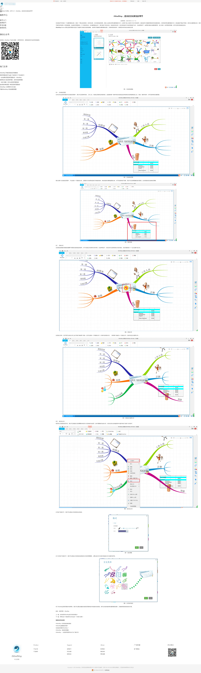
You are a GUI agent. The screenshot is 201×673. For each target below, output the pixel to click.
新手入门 (3, 20)
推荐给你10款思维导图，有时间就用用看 (11, 80)
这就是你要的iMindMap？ (62, 628)
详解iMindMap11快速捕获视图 (8, 89)
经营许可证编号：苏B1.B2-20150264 (103, 667)
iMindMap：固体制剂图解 (62, 630)
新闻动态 (69, 654)
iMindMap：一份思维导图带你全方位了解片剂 (67, 632)
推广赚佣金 (137, 649)
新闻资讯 (3, 28)
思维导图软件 (66, 606)
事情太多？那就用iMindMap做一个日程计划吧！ (71, 616)
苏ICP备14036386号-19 (99, 670)
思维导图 (63, 94)
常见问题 (3, 25)
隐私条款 (102, 651)
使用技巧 (3, 23)
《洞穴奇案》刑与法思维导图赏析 (9, 82)
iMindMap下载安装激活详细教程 (9, 72)
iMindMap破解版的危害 (62, 625)
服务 (1, 11)
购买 (1, 10)
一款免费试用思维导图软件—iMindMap (11, 77)
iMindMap (67, 611)
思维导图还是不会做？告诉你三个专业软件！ (12, 75)
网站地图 (102, 654)
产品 (2, 8)
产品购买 (36, 651)
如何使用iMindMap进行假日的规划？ (69, 614)
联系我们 (102, 649)
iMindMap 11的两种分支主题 (8, 87)
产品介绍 (36, 649)
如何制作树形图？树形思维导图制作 (10, 84)
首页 (1, 6)
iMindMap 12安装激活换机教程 (63, 623)
